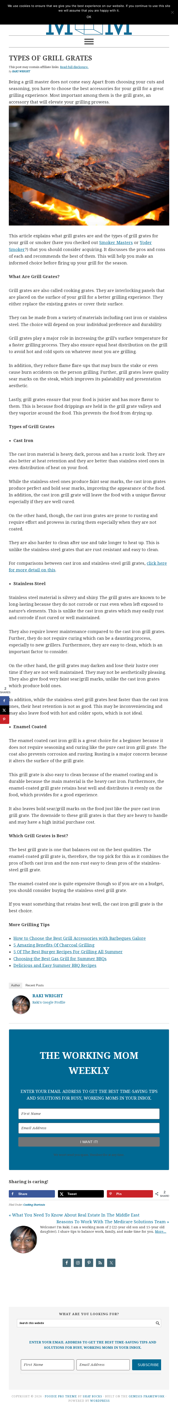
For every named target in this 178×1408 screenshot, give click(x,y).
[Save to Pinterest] (4, 719)
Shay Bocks (92, 1396)
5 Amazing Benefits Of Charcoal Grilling (53, 945)
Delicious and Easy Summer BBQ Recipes (54, 965)
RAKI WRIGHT (47, 995)
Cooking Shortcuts (34, 1204)
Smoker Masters (116, 242)
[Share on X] (4, 710)
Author (15, 985)
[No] (172, 12)
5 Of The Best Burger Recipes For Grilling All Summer (68, 951)
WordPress (100, 1400)
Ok (89, 17)
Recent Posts (34, 985)
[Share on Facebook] (4, 701)
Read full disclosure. (74, 67)
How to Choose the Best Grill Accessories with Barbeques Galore (79, 938)
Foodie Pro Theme (61, 1396)
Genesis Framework (147, 1396)
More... (160, 1231)
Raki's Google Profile (48, 1002)
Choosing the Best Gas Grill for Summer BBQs (60, 958)
